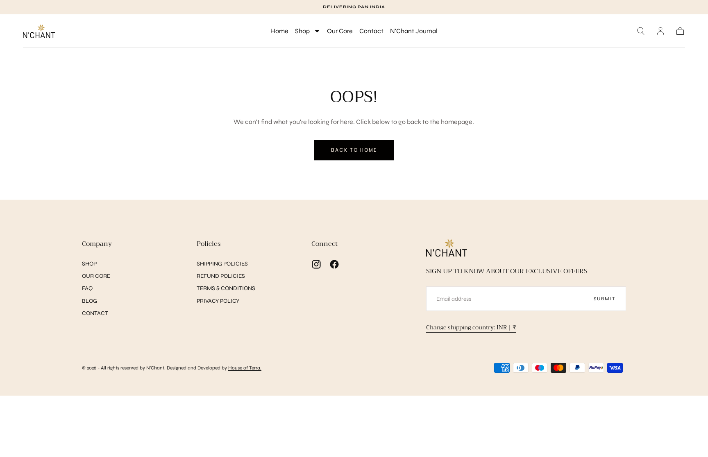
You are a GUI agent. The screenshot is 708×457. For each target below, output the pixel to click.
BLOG (89, 300)
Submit (605, 299)
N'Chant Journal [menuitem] (414, 31)
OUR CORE (96, 275)
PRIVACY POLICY (218, 300)
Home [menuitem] (279, 31)
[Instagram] (316, 264)
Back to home (354, 149)
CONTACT (95, 313)
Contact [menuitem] (371, 31)
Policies (208, 244)
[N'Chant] (446, 248)
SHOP (89, 263)
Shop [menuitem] (302, 31)
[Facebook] (334, 264)
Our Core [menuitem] (340, 31)
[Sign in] (660, 31)
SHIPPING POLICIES (222, 263)
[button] (641, 31)
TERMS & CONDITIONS (226, 288)
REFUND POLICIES (221, 275)
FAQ (87, 288)
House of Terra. (244, 368)
